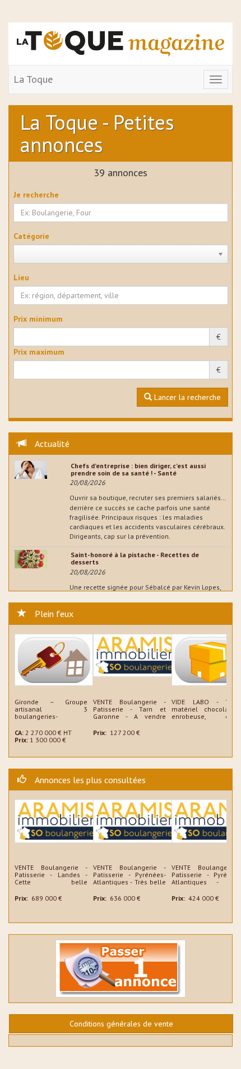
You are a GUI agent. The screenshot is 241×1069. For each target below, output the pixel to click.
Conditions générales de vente (121, 1024)
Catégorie (31, 236)
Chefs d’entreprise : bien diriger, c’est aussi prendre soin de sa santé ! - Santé (138, 469)
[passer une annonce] (120, 968)
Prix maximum (38, 352)
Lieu (21, 277)
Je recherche (36, 195)
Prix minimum (38, 319)
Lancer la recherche (186, 397)
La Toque (33, 79)
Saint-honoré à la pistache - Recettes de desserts (135, 558)
